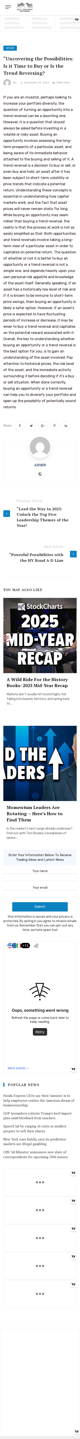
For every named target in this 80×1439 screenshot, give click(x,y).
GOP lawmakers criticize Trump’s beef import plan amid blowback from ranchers (37, 1115)
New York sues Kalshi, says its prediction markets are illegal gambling (34, 1141)
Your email (40, 888)
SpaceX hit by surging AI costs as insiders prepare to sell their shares (34, 1128)
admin (40, 465)
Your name (40, 871)
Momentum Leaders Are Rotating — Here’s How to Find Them (35, 813)
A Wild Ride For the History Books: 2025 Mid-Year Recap (37, 682)
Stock (10, 48)
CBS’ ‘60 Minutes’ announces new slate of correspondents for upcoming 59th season (35, 1154)
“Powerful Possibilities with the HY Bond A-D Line (36, 557)
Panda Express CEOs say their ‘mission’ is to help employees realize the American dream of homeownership (38, 1100)
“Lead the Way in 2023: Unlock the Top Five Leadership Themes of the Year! (42, 517)
